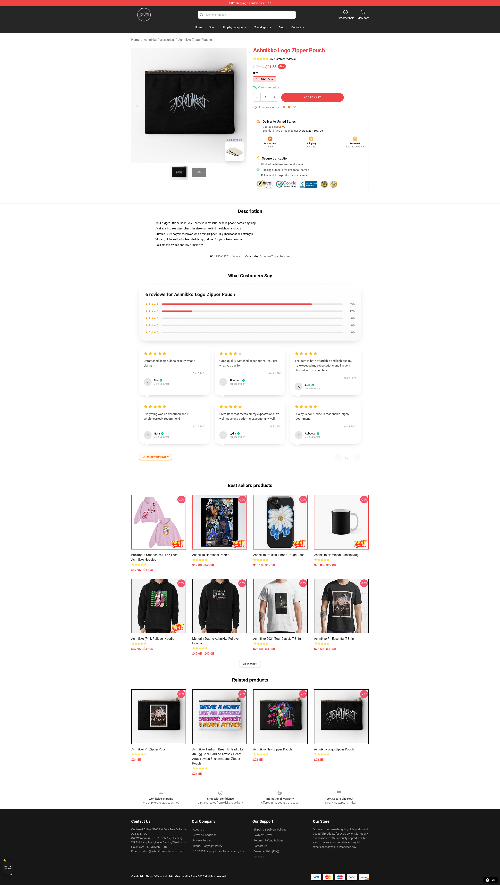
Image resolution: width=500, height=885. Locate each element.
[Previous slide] (137, 105)
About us (198, 829)
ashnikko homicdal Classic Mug (336, 555)
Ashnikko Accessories (159, 40)
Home (135, 40)
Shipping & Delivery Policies (270, 829)
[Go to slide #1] (179, 173)
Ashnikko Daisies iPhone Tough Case (278, 555)
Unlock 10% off (7, 868)
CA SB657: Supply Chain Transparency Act (218, 851)
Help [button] (493, 880)
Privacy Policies (202, 840)
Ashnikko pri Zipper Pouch (149, 749)
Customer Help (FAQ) (266, 851)
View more (250, 664)
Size (255, 73)
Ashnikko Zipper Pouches (195, 40)
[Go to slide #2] (199, 173)
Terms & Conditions (204, 835)
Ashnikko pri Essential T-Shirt (334, 639)
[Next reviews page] (357, 457)
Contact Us (260, 846)
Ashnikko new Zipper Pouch (272, 749)
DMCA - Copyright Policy (207, 846)
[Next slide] (241, 105)
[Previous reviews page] (338, 457)
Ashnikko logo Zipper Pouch (334, 749)
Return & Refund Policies (268, 840)
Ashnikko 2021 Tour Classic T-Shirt (277, 639)
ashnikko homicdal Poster (210, 555)
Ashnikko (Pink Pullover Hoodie (152, 639)
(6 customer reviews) (283, 59)
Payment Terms (263, 835)
